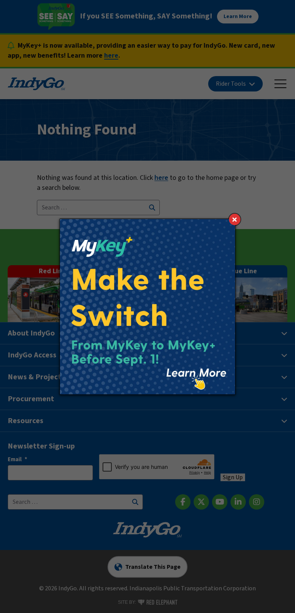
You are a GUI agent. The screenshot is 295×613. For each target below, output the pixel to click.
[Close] (234, 219)
